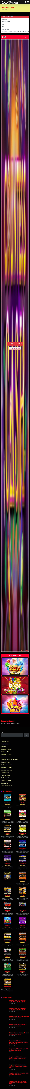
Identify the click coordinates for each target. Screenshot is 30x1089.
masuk (8, 723)
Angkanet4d (22, 833)
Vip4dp (22, 895)
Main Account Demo (15, 666)
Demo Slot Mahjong (6, 780)
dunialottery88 (22, 880)
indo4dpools (7, 802)
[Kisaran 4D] (7, 969)
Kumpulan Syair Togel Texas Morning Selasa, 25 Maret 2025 (19, 1033)
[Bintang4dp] (7, 862)
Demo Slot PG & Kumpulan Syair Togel (9, 2)
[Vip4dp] (22, 893)
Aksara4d (7, 880)
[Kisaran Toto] (22, 954)
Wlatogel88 (7, 848)
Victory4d (7, 925)
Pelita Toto (7, 956)
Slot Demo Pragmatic (6, 754)
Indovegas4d (7, 986)
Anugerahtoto (22, 863)
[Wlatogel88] (7, 846)
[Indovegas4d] (7, 985)
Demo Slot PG (4, 783)
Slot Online (3, 757)
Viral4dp (22, 925)
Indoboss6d (7, 941)
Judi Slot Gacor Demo (6, 765)
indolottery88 (22, 848)
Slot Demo (3, 746)
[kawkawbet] (7, 908)
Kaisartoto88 (7, 818)
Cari (2, 732)
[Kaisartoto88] (7, 816)
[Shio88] (22, 801)
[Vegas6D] (7, 893)
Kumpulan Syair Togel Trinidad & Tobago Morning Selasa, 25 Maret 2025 (18, 1083)
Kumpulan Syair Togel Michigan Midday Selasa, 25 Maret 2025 (17, 1001)
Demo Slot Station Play (6, 785)
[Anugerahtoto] (22, 862)
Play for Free (16, 348)
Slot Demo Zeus (5, 741)
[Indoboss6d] (7, 939)
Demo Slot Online (5, 762)
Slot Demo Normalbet (6, 767)
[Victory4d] (7, 924)
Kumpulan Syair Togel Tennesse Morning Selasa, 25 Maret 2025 (17, 1057)
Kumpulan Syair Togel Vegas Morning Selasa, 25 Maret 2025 (19, 1017)
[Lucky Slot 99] (22, 908)
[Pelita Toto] (7, 954)
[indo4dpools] (7, 801)
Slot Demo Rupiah (5, 778)
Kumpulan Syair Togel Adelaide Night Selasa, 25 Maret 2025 (18, 1073)
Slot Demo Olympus (6, 775)
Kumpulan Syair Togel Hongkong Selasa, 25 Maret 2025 (17, 1025)
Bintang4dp (7, 863)
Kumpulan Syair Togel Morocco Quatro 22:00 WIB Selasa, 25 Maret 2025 (18, 1066)
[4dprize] (7, 831)
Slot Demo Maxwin (5, 744)
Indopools (22, 818)
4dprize (7, 833)
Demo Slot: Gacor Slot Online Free (9, 759)
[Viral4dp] (22, 924)
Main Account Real (16, 344)
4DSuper (22, 971)
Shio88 (22, 802)
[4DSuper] (22, 969)
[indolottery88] (22, 846)
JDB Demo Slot (5, 751)
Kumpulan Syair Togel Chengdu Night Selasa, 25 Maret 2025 (18, 1049)
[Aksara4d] (7, 878)
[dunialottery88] (22, 878)
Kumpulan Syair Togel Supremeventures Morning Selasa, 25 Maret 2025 (18, 1042)
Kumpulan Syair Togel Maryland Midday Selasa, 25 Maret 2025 (17, 1009)
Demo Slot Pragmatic (6, 749)
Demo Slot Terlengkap (6, 770)
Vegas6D (7, 895)
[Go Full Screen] (5, 37)
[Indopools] (22, 816)
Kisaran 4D (7, 971)
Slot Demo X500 (5, 772)
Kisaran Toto (22, 956)
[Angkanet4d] (22, 831)
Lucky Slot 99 (22, 910)
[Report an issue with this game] (2, 37)
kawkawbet (7, 910)
